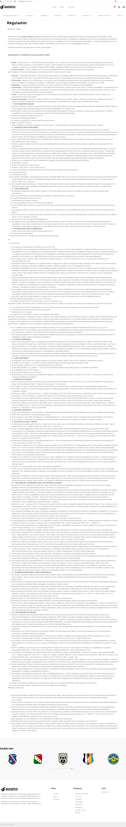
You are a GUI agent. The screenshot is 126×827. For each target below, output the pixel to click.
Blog (62, 7)
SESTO (120, 15)
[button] (119, 7)
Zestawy (85, 15)
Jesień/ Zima (103, 15)
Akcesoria (72, 15)
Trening (29, 15)
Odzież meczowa (10, 15)
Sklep (54, 7)
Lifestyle (57, 15)
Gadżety (44, 15)
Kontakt (71, 7)
